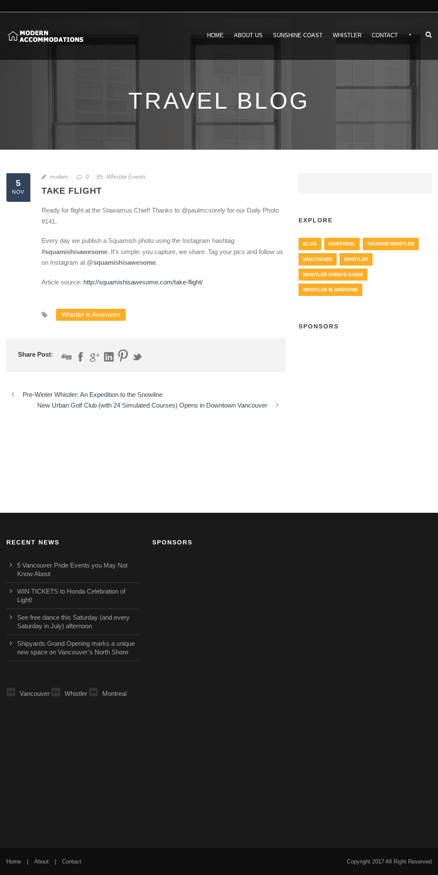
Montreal (341, 243)
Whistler (347, 35)
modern (59, 177)
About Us (248, 35)
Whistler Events (126, 177)
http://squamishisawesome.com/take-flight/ (143, 282)
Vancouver (317, 259)
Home (215, 35)
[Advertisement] (365, 394)
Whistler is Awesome (91, 314)
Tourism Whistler (390, 243)
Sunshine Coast (298, 35)
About (41, 861)
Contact (385, 35)
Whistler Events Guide (333, 274)
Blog (310, 243)
